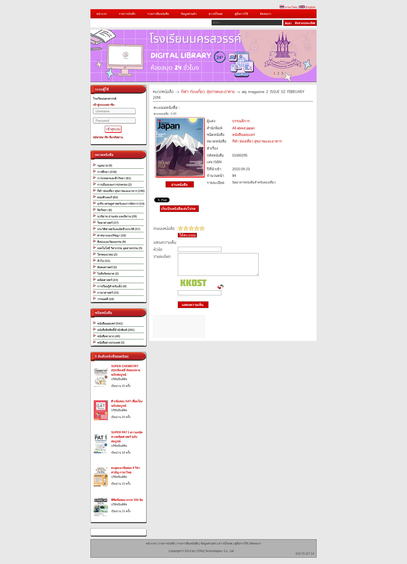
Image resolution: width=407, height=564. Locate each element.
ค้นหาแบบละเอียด (305, 23)
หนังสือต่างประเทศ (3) (110, 342)
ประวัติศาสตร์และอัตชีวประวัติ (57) (118, 229)
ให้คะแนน (187, 235)
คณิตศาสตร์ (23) (107, 280)
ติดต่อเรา (265, 14)
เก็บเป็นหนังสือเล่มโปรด (178, 209)
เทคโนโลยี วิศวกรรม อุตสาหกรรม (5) (119, 248)
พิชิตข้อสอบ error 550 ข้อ (127, 500)
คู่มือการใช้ (241, 14)
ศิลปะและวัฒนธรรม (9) (111, 241)
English (310, 7)
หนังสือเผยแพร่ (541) (109, 323)
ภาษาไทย (290, 7)
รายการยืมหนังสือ (158, 14)
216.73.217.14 (305, 553)
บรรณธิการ (241, 121)
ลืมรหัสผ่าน (116, 137)
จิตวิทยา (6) (104, 210)
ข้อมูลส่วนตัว (189, 14)
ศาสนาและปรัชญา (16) (111, 235)
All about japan (243, 128)
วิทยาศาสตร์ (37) (107, 222)
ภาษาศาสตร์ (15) (107, 292)
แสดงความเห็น (191, 305)
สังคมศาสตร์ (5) (106, 267)
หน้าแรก (101, 14)
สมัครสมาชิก (101, 137)
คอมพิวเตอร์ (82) (107, 197)
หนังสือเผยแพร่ (243, 135)
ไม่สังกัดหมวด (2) (107, 273)
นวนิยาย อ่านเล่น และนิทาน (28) (116, 216)
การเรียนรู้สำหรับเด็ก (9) (111, 286)
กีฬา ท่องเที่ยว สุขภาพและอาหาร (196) (120, 191)
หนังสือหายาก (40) (108, 336)
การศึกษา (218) (106, 172)
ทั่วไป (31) (103, 261)
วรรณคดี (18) (105, 299)
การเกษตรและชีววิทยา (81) (113, 178)
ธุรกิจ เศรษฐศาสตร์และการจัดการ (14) (120, 203)
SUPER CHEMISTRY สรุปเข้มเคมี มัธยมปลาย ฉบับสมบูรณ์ (125, 370)
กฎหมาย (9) (104, 165)
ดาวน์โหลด (216, 14)
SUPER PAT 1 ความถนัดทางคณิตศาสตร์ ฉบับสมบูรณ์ (126, 437)
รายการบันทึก (127, 14)
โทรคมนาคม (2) (106, 254)
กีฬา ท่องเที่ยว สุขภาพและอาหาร (208, 91)
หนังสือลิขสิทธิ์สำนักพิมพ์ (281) (115, 330)
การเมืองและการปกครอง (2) (114, 184)
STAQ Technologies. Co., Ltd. (215, 551)
